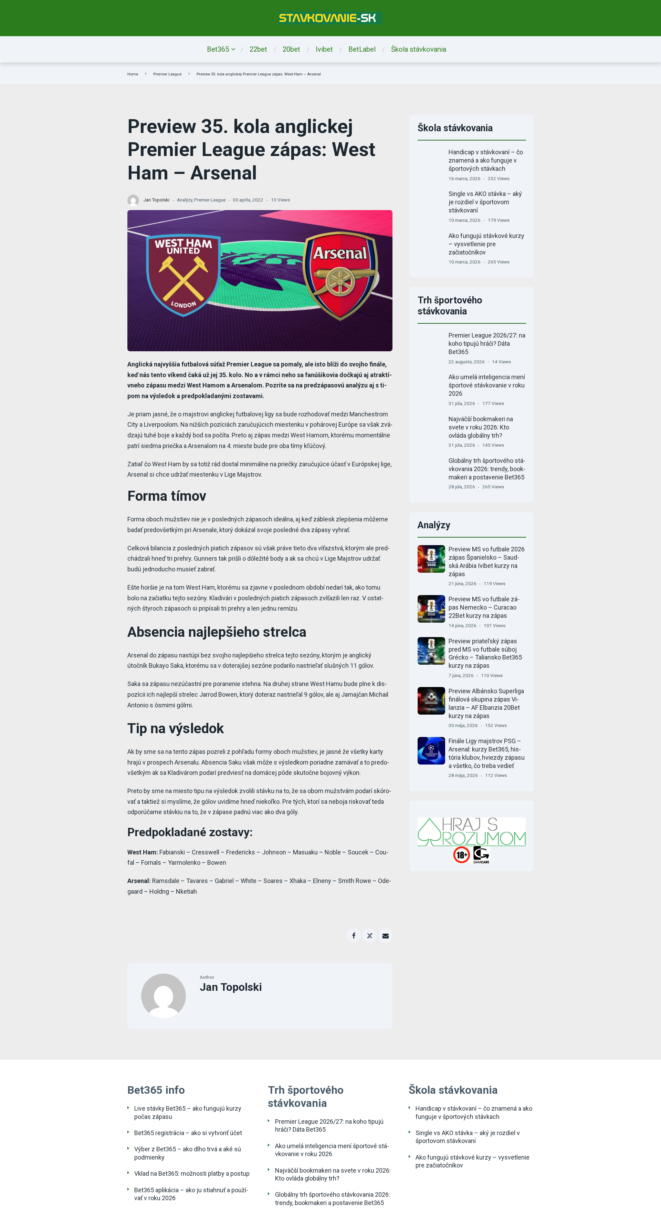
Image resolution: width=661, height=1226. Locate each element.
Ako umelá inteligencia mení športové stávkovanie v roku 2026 (487, 385)
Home (132, 74)
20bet (291, 49)
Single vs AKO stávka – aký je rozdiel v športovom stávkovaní (485, 202)
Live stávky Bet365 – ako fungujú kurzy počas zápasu (187, 1112)
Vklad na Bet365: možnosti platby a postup (192, 1173)
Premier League (167, 74)
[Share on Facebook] (354, 935)
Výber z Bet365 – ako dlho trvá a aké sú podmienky (187, 1153)
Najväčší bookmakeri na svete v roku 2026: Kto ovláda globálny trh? (481, 427)
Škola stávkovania (418, 49)
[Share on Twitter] (370, 935)
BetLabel (362, 49)
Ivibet (324, 49)
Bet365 (218, 49)
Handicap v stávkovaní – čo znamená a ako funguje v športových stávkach (486, 160)
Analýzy (184, 199)
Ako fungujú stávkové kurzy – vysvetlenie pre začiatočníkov (486, 244)
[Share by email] (386, 935)
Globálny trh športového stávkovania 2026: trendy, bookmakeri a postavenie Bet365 (487, 469)
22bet (258, 49)
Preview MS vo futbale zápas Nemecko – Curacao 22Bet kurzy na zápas (484, 607)
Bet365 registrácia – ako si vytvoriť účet (188, 1132)
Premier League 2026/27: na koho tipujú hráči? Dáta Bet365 (487, 343)
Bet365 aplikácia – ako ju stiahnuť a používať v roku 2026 (191, 1194)
